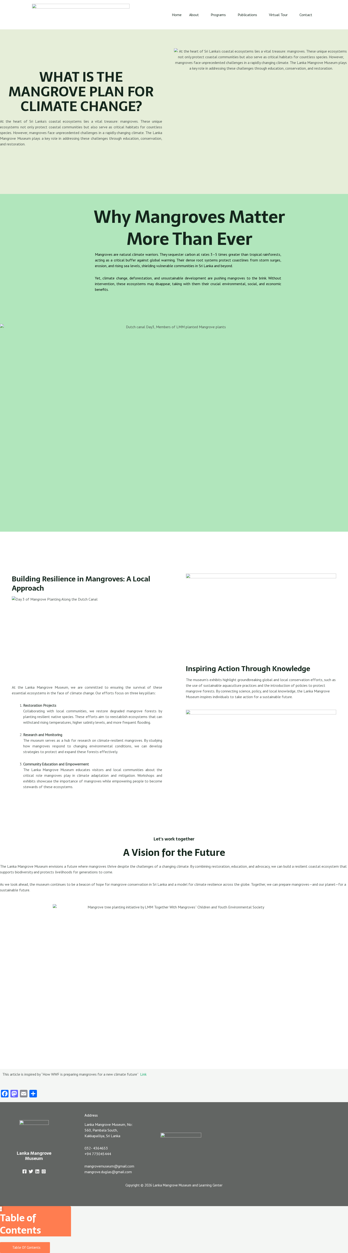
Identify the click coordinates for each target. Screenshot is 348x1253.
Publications (247, 14)
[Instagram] (43, 1171)
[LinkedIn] (37, 1171)
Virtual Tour (278, 14)
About (194, 14)
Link (143, 1074)
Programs (218, 14)
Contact (305, 14)
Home (177, 14)
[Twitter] (31, 1171)
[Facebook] (24, 1171)
